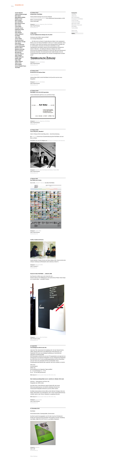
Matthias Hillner (19, 47)
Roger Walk (18, 60)
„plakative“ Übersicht (40, 182)
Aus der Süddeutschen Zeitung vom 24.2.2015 (41, 34)
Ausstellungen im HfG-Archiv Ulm (38, 347)
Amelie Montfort (19, 12)
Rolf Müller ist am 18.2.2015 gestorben (39, 92)
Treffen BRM (56, 170)
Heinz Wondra (18, 32)
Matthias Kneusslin (19, 49)
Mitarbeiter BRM (39, 264)
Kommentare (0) (34, 27)
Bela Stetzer (18, 15)
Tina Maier (17, 67)
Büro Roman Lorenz (20, 23)
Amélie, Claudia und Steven (36, 239)
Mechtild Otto (18, 52)
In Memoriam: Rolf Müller (36, 14)
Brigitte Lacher (18, 19)
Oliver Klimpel (18, 55)
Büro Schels (18, 25)
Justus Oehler (18, 38)
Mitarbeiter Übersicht (77, 25)
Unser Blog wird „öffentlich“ (37, 131)
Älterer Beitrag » (34, 456)
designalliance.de (19, 5)
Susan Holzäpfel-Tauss (20, 66)
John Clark (17, 37)
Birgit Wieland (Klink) (20, 17)
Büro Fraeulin (18, 20)
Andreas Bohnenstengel (21, 14)
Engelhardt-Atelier (19, 29)
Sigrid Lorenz (18, 63)
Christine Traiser (19, 28)
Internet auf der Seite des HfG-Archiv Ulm (46, 375)
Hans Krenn (18, 31)
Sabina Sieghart (19, 61)
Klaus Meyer (18, 43)
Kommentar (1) (33, 124)
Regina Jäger (18, 58)
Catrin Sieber (18, 26)
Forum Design (38, 399)
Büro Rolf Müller (48, 24)
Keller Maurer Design (20, 41)
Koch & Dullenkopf (19, 44)
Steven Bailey (18, 64)
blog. (12, 6)
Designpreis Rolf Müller (77, 19)
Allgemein (42, 24)
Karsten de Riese (19, 40)
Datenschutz (75, 32)
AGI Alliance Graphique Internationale (56, 140)
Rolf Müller (42, 62)
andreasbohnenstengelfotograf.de (38, 18)
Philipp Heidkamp (19, 57)
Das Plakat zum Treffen (35, 180)
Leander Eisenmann (20, 46)
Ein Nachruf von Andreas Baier (37, 72)
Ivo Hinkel (17, 35)
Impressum (74, 30)
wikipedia (34, 136)
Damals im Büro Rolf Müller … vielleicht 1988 (41, 273)
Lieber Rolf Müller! (34, 74)
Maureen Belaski (19, 50)
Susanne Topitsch (19, 53)
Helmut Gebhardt (19, 34)
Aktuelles (37, 24)
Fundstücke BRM (76, 22)
